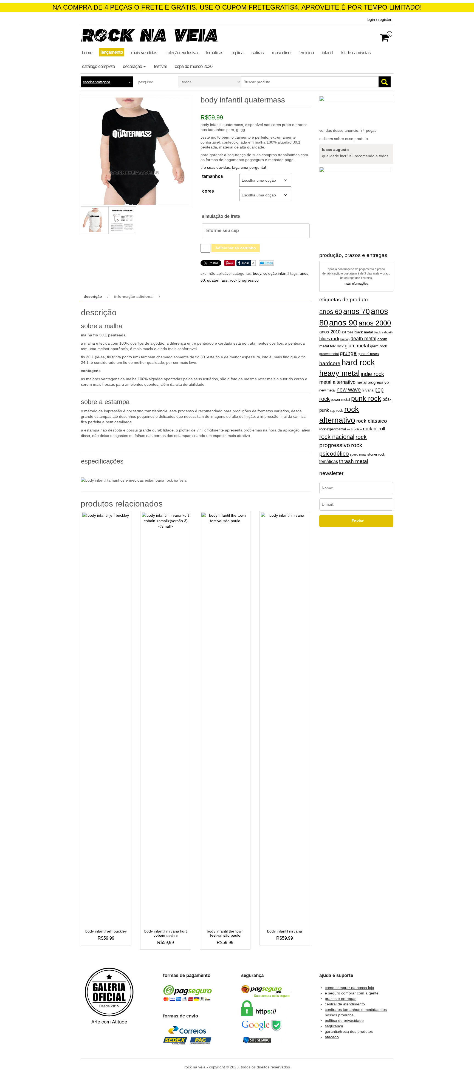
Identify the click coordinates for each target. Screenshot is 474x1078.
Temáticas (214, 52)
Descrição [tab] (93, 296)
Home (87, 52)
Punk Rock (366, 398)
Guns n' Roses (368, 354)
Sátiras (258, 52)
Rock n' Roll (374, 428)
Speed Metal (358, 454)
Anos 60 (330, 311)
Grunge (348, 353)
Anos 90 (343, 322)
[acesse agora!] (109, 1000)
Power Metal (340, 400)
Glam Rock (378, 346)
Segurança (334, 1026)
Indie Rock (372, 374)
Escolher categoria (96, 82)
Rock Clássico (371, 421)
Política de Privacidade (344, 1020)
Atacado (332, 1037)
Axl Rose (347, 332)
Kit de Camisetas (356, 52)
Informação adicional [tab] (134, 296)
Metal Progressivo (373, 382)
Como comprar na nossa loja (349, 987)
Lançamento (111, 52)
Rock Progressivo (244, 280)
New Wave (349, 390)
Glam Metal (357, 345)
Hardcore (329, 363)
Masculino (281, 52)
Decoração (133, 66)
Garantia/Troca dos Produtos (349, 1031)
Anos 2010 (329, 331)
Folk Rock (337, 346)
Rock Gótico (354, 429)
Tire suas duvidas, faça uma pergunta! (233, 167)
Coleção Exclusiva (181, 52)
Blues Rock (329, 338)
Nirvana (367, 390)
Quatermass (217, 280)
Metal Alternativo (337, 382)
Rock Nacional (336, 436)
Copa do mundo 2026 (193, 66)
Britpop (344, 339)
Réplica (237, 52)
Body (257, 273)
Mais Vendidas (144, 52)
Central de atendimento (345, 1004)
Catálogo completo (98, 66)
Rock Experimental (332, 429)
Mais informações (356, 283)
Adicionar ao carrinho (235, 248)
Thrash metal (353, 461)
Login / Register (379, 19)
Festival (160, 66)
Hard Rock (358, 362)
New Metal (327, 390)
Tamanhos (212, 176)
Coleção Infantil (276, 273)
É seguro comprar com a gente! (352, 993)
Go (385, 81)
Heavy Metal (339, 373)
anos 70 (356, 311)
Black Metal (363, 332)
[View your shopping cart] (384, 39)
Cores (208, 191)
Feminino (306, 52)
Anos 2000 (375, 323)
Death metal (363, 338)
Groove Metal (329, 354)
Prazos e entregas (340, 998)
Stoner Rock (376, 454)
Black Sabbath (383, 332)
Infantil (327, 52)
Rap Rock (336, 411)
